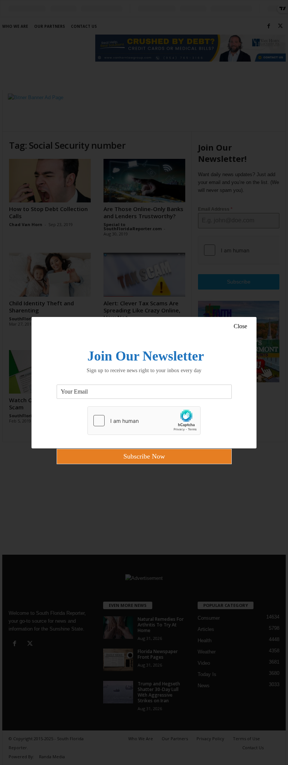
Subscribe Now (144, 456)
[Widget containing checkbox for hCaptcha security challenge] (144, 420)
